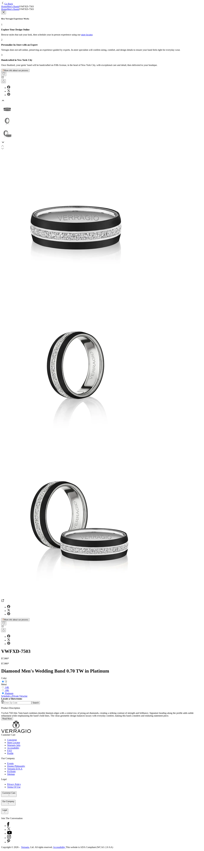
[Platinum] (5, 681)
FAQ (9, 750)
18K (7, 690)
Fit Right (11, 771)
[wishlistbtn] (3, 74)
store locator (86, 34)
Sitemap (11, 774)
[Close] (3, 12)
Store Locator (13, 742)
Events (10, 763)
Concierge (12, 740)
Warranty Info (13, 745)
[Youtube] (9, 833)
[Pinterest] (8, 842)
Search (36, 703)
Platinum (9, 693)
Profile (10, 753)
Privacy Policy (14, 784)
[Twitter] (8, 829)
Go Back (8, 4)
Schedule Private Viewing (14, 696)
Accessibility (13, 748)
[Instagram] (9, 838)
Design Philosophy (16, 766)
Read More (7, 719)
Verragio (25, 847)
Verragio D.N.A (14, 769)
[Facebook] (8, 825)
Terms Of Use (13, 787)
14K (7, 687)
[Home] (16, 732)
